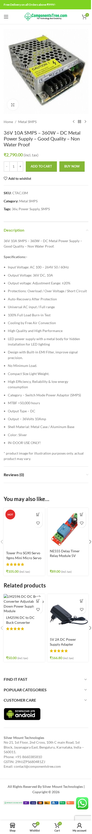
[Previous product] (74, 122)
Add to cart (41, 166)
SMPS (45, 209)
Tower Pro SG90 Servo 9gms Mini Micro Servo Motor (23, 558)
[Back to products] (79, 122)
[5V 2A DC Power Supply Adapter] (68, 614)
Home (8, 122)
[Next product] (85, 122)
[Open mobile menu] (6, 17)
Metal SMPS (27, 122)
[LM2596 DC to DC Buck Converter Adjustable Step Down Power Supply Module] (24, 603)
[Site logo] (46, 16)
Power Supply (29, 209)
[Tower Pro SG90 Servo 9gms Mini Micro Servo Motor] (24, 528)
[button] (38, 514)
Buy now (72, 166)
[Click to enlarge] (12, 104)
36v (14, 209)
